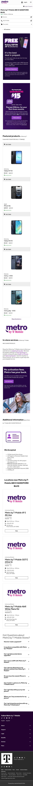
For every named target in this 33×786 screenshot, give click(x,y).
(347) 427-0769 (10, 617)
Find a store (16, 117)
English (26, 6)
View (16, 531)
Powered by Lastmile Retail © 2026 (16, 783)
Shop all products (16, 319)
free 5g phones (21, 352)
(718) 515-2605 (10, 570)
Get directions (8, 381)
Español (30, 6)
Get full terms (7, 75)
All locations (7, 29)
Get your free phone (11, 69)
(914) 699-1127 (10, 523)
